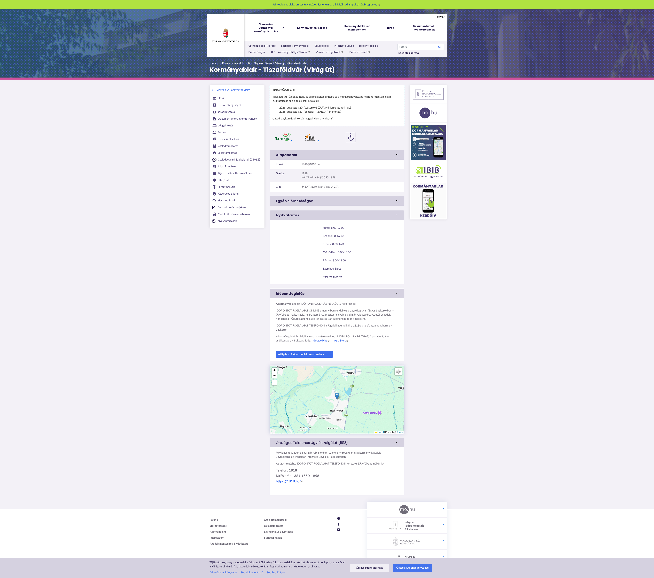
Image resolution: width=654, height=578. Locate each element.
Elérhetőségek (256, 52)
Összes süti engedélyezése (412, 567)
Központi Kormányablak (295, 46)
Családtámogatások (328, 52)
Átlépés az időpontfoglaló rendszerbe (300, 354)
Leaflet (380, 431)
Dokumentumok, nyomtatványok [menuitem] (424, 27)
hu (439, 17)
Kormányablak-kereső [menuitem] (312, 27)
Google (399, 431)
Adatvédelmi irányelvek (223, 572)
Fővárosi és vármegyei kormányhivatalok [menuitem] (266, 27)
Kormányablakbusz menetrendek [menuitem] (357, 27)
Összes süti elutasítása (369, 567)
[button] (337, 155)
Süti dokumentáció (252, 572)
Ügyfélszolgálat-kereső (262, 46)
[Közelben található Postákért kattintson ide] (283, 137)
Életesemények (358, 52)
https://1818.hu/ (288, 481)
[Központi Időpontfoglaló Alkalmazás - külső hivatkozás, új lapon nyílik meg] (407, 526)
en (443, 17)
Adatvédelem (218, 531)
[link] (337, 442)
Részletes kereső (408, 53)
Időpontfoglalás (368, 46)
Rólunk (214, 520)
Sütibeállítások (273, 537)
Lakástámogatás (273, 525)
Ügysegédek (322, 46)
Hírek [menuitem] (390, 27)
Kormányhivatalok (225, 42)
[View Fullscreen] (274, 382)
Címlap (214, 63)
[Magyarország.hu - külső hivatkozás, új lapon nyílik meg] (407, 510)
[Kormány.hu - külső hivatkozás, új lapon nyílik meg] (407, 542)
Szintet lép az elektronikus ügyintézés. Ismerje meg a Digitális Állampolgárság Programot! (325, 4)
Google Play (320, 340)
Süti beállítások (276, 572)
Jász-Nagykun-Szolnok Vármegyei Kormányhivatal (277, 63)
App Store (340, 340)
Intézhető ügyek (344, 46)
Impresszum (217, 537)
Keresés (439, 47)
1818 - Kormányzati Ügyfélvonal (289, 52)
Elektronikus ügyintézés (278, 531)
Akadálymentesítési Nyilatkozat (229, 543)
